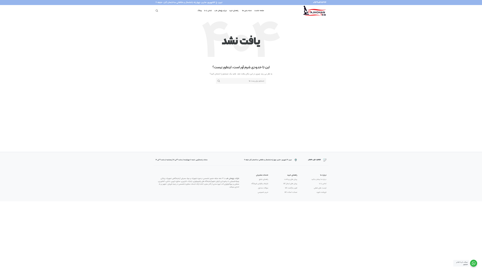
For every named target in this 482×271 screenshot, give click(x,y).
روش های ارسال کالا (290, 183)
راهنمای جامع (263, 179)
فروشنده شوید (321, 192)
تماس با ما (322, 183)
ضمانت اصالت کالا (290, 192)
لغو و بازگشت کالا (291, 188)
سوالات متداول (263, 188)
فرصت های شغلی (320, 188)
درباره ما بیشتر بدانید (318, 179)
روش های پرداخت (290, 179)
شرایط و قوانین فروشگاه (259, 183)
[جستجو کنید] (156, 10)
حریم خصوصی (263, 192)
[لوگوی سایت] (314, 10)
